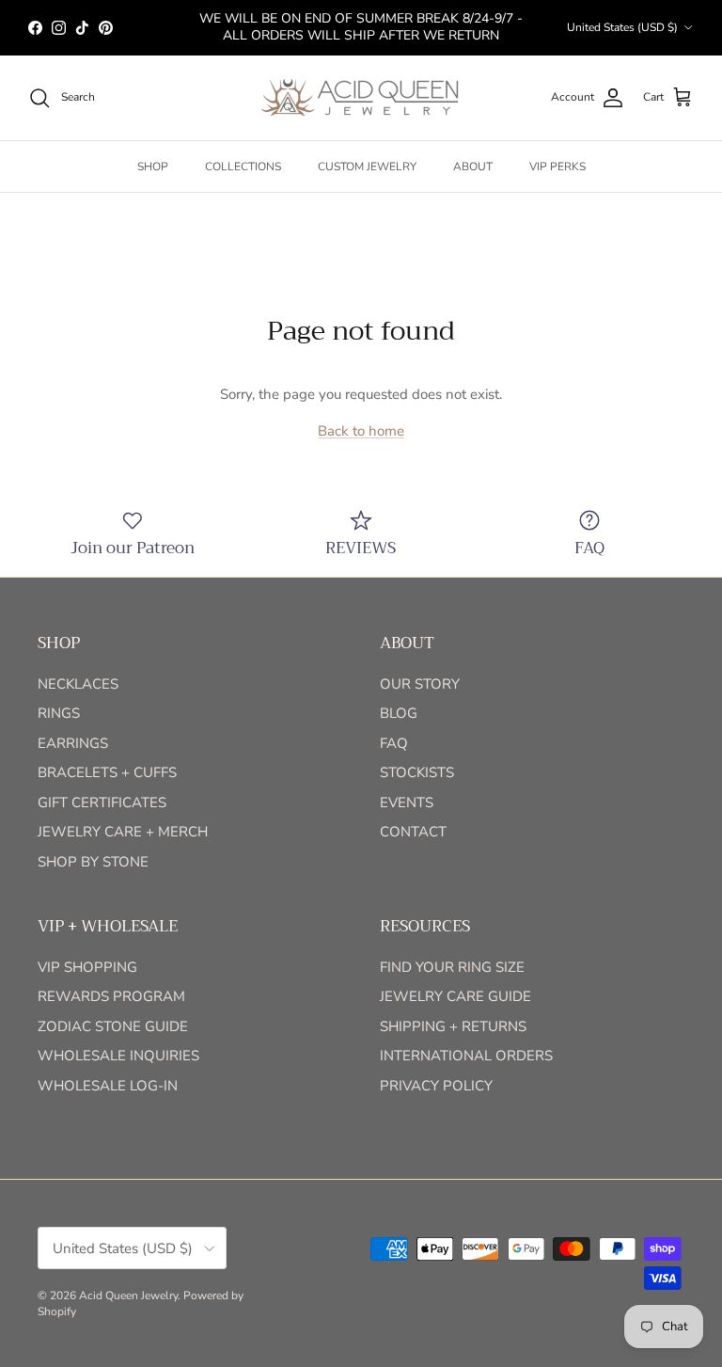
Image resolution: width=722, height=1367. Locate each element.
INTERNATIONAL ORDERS (466, 1055)
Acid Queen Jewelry (128, 1295)
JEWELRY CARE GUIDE (455, 996)
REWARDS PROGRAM (111, 996)
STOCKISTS (417, 772)
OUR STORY (420, 684)
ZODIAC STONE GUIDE (113, 1026)
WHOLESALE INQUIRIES (118, 1055)
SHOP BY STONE (93, 861)
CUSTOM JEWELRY (367, 166)
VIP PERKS (557, 166)
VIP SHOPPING (87, 967)
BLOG (398, 713)
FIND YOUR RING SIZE (452, 967)
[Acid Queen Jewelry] (361, 97)
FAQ (394, 743)
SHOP (152, 166)
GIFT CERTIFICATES (102, 802)
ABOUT (473, 166)
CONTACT (413, 831)
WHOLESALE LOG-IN (108, 1085)
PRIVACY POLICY (436, 1085)
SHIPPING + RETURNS (453, 1026)
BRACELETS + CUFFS (107, 772)
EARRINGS (73, 743)
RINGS (59, 713)
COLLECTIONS (243, 166)
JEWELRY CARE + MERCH (123, 831)
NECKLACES (78, 684)
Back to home (361, 430)
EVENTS (406, 802)
